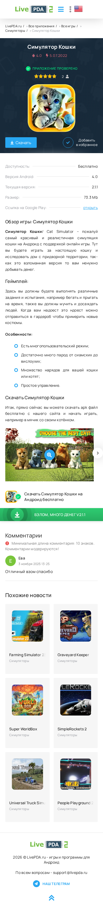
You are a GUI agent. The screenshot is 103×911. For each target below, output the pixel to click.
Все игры (68, 26)
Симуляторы (15, 30)
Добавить (87, 142)
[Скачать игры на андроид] (34, 9)
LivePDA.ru (13, 26)
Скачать (23, 142)
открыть (90, 207)
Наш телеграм (56, 883)
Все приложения (41, 26)
